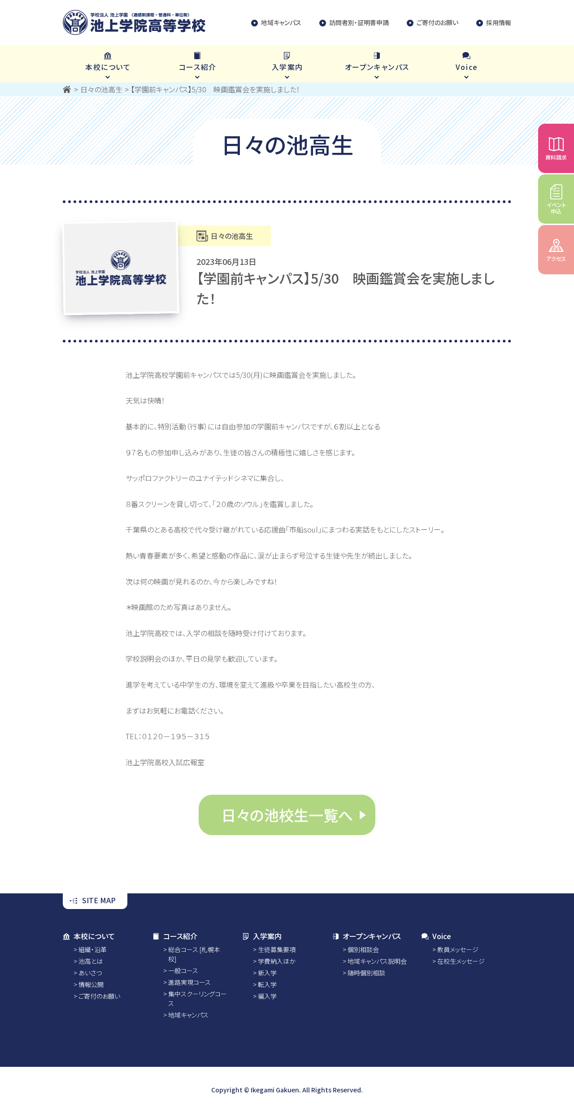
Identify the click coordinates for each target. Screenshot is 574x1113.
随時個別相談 (366, 972)
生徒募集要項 (277, 949)
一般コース (183, 970)
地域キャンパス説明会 (377, 961)
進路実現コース (189, 982)
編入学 (267, 996)
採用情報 (498, 22)
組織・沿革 (92, 949)
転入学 (267, 984)
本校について (94, 935)
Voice (441, 935)
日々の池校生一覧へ (287, 815)
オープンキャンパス (372, 935)
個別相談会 (363, 949)
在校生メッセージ (461, 961)
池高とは (90, 961)
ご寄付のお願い (437, 22)
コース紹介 (180, 935)
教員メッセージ (457, 949)
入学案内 (267, 935)
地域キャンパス (281, 22)
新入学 (267, 972)
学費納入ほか (277, 961)
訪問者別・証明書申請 (359, 22)
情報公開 (91, 984)
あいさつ (90, 972)
